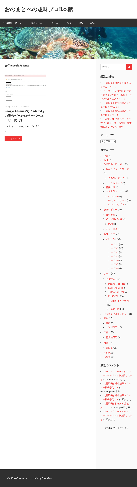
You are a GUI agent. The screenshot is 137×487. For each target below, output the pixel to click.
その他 (107, 352)
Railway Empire (115, 287)
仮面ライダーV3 (116, 178)
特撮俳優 (110, 187)
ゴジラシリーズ (114, 183)
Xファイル (111, 239)
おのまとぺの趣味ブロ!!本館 (39, 9)
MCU (110, 223)
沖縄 (108, 323)
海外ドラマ (109, 234)
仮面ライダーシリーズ (117, 169)
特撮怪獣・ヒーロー (13, 22)
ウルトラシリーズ (115, 191)
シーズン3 (113, 252)
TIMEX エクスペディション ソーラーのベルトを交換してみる (116, 375)
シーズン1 (113, 244)
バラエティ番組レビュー (116, 314)
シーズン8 (113, 268)
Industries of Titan (116, 283)
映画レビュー (37, 22)
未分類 (107, 356)
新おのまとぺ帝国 (120, 300)
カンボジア (111, 327)
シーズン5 (113, 256)
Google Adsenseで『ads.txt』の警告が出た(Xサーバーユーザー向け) (25, 115)
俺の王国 (115, 308)
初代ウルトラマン (117, 200)
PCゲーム (110, 278)
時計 (106, 159)
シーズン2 (113, 248)
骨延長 (109, 347)
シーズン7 (113, 264)
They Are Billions (116, 291)
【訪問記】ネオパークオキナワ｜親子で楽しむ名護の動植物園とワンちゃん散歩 (116, 122)
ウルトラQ (113, 196)
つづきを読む (13, 138)
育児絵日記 (111, 337)
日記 (92, 22)
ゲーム (54, 22)
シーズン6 (113, 260)
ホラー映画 (111, 229)
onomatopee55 (26, 106)
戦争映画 (110, 214)
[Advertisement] (116, 447)
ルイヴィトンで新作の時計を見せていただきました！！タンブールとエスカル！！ (116, 94)
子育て (68, 22)
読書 (106, 155)
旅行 (81, 22)
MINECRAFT (114, 295)
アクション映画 (114, 218)
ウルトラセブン (116, 204)
